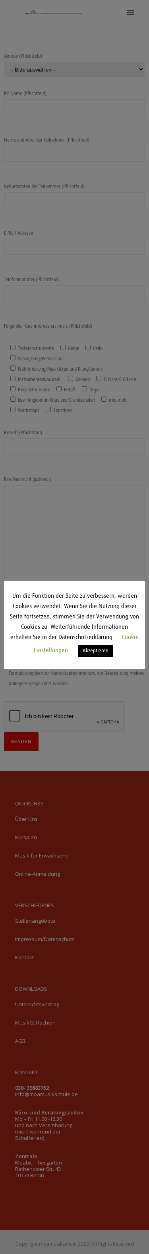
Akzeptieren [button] (95, 650)
